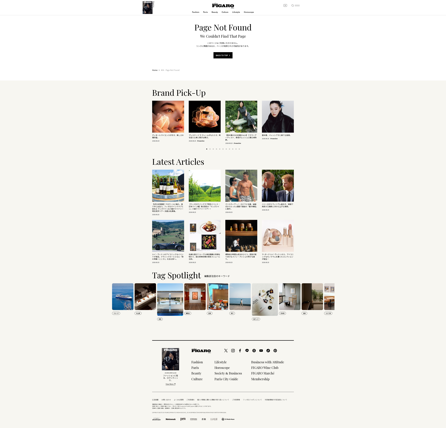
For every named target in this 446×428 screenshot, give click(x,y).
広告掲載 (155, 399)
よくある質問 (178, 399)
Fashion (195, 12)
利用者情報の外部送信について (276, 399)
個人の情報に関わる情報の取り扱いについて (213, 399)
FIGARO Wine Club (264, 367)
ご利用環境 (236, 399)
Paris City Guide (226, 379)
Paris (205, 12)
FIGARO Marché (262, 373)
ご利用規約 (190, 399)
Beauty (215, 12)
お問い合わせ (166, 399)
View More (170, 384)
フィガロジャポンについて (252, 399)
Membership (260, 379)
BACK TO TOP (222, 55)
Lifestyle (236, 12)
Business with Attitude (267, 362)
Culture (225, 12)
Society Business (228, 373)
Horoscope (249, 12)
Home (154, 70)
